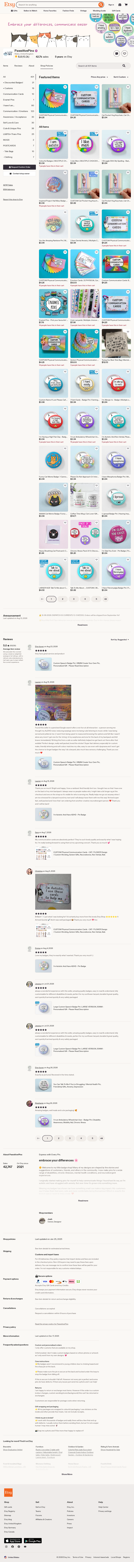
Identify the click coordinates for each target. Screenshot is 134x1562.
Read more (83, 625)
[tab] (19, 77)
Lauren (38, 682)
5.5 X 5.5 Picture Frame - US (79, 1467)
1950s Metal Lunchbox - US (14, 1467)
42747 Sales (8, 185)
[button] (117, 53)
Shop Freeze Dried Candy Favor (114, 1467)
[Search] (101, 5)
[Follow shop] (124, 53)
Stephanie (39, 1103)
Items (5, 65)
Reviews (18, 65)
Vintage (83, 11)
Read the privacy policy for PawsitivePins (51, 1324)
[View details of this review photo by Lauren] (53, 703)
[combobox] (57, 5)
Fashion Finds (68, 11)
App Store (13, 1540)
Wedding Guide (99, 11)
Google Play (33, 1540)
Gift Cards (116, 11)
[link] (42, 599)
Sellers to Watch (30, 11)
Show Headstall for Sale (110, 1450)
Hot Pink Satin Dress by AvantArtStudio (45, 1468)
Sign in (111, 5)
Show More (67, 1474)
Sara (37, 832)
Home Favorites (49, 11)
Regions (126, 1557)
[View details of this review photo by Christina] (53, 892)
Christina (38, 871)
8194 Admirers (9, 189)
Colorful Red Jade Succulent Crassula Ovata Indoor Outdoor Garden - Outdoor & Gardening (81, 1452)
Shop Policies (46, 65)
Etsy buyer (39, 646)
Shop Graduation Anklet (13, 1450)
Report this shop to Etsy (13, 199)
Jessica (38, 984)
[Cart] (126, 5)
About (31, 65)
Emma (37, 948)
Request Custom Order (20, 167)
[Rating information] (16, 56)
